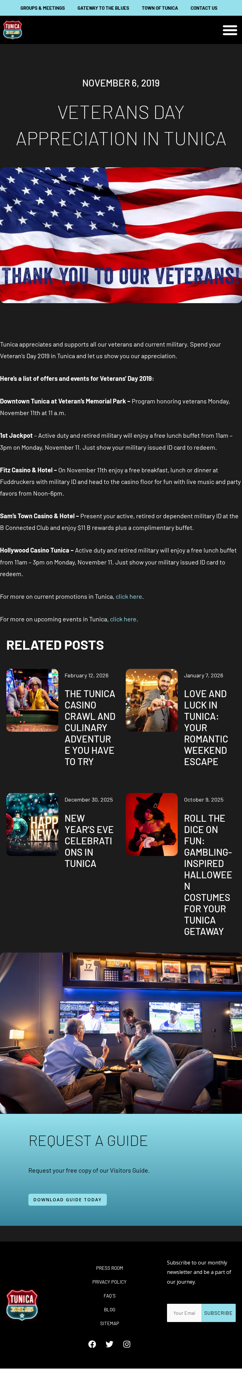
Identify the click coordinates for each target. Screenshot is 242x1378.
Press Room (109, 1268)
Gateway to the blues (103, 8)
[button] (230, 30)
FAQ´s (110, 1295)
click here (129, 596)
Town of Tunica (160, 8)
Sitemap (109, 1323)
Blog (109, 1309)
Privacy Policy (109, 1282)
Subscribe (218, 1313)
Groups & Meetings (42, 8)
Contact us (204, 8)
